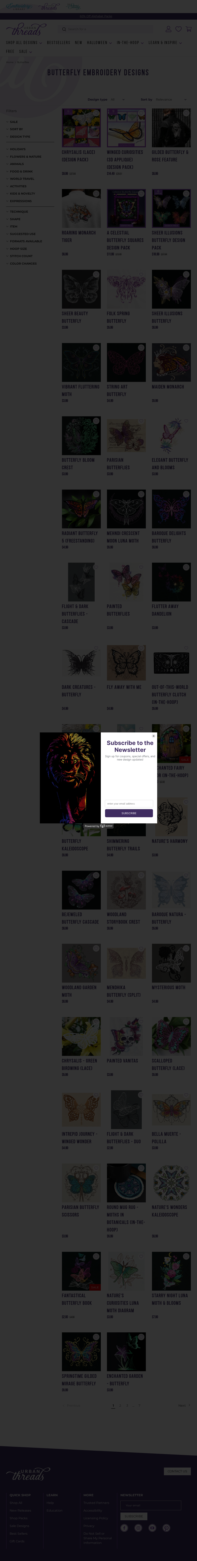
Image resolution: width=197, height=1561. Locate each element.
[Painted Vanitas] (126, 1036)
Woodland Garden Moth (79, 991)
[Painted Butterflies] (126, 582)
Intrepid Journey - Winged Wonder (80, 1138)
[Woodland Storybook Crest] (126, 890)
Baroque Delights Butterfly (169, 537)
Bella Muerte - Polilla (166, 1138)
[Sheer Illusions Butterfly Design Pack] (171, 208)
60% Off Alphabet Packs (96, 16)
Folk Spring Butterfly (118, 317)
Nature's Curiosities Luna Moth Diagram (123, 1303)
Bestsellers (58, 43)
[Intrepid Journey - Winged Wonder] (81, 1109)
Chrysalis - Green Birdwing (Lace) (79, 1065)
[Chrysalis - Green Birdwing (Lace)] (81, 1036)
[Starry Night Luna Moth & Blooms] (171, 1271)
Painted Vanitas (122, 1061)
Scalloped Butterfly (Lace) (168, 1065)
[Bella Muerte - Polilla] (171, 1109)
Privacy (88, 1526)
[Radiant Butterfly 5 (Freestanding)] (81, 509)
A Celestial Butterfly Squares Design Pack (125, 241)
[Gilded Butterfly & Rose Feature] (171, 127)
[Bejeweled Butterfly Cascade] (81, 890)
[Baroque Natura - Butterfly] (171, 890)
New (79, 43)
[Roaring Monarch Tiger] (81, 208)
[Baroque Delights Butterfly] (171, 509)
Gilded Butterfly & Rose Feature (170, 156)
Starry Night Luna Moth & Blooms (170, 1299)
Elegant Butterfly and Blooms (170, 464)
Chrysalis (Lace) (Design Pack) (78, 156)
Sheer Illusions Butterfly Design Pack (168, 241)
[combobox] (105, 29)
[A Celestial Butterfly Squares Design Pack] (126, 208)
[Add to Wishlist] (96, 113)
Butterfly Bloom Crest (78, 464)
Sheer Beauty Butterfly (75, 317)
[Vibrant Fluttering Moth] (81, 362)
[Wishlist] (178, 29)
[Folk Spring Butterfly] (126, 289)
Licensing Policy (95, 1518)
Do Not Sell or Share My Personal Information (97, 1538)
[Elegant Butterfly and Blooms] (171, 435)
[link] (86, 1405)
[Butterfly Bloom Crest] (81, 435)
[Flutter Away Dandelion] (171, 582)
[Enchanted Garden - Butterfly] (126, 1351)
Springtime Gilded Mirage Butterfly (79, 1380)
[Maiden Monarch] (171, 362)
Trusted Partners (96, 1503)
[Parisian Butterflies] (126, 435)
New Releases (20, 1510)
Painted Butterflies (118, 610)
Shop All (16, 1503)
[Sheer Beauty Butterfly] (81, 289)
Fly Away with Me (124, 687)
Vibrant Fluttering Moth (81, 391)
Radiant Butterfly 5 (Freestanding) (80, 537)
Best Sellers (19, 1533)
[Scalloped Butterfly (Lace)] (171, 1036)
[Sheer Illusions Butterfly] (171, 289)
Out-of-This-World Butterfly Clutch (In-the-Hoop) (170, 695)
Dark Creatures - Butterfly (79, 691)
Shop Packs (19, 1518)
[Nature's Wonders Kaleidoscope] (171, 1183)
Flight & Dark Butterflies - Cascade (75, 614)
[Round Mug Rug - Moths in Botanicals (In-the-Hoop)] (126, 1183)
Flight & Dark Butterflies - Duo (124, 1138)
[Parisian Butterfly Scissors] (81, 1183)
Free (10, 52)
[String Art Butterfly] (126, 362)
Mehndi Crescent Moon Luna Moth (123, 537)
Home (9, 62)
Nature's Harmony (170, 841)
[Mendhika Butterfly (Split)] (126, 963)
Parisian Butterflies (118, 464)
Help (50, 1503)
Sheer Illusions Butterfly (167, 317)
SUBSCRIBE (134, 1516)
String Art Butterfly (117, 391)
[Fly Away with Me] (126, 662)
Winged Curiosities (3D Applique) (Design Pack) (125, 160)
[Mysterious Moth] (171, 963)
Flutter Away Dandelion (165, 610)
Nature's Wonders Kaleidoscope (169, 1211)
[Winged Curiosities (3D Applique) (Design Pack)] (126, 127)
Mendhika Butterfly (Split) (124, 991)
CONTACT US (177, 1471)
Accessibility (92, 1510)
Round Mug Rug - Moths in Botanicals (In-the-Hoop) (126, 1219)
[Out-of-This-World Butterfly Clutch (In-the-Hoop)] (171, 662)
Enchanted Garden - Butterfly (125, 1380)
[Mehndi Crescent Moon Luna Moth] (126, 509)
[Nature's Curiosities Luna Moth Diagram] (126, 1271)
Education (55, 1510)
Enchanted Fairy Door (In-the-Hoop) (170, 772)
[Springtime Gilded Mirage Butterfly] (81, 1351)
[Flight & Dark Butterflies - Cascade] (81, 582)
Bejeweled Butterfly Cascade (80, 918)
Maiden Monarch (168, 387)
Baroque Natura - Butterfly (169, 918)
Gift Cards (17, 1541)
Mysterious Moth (169, 987)
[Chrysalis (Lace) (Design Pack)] (81, 127)
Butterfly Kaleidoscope (75, 845)
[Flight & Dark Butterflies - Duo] (126, 1109)
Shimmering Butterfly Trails (123, 845)
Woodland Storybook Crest (123, 918)
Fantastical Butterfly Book (77, 1299)
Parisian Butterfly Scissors (80, 1211)
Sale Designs (19, 1526)
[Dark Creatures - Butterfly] (81, 662)
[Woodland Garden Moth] (81, 963)
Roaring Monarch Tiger (79, 237)
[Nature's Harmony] (171, 816)
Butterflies (23, 62)
